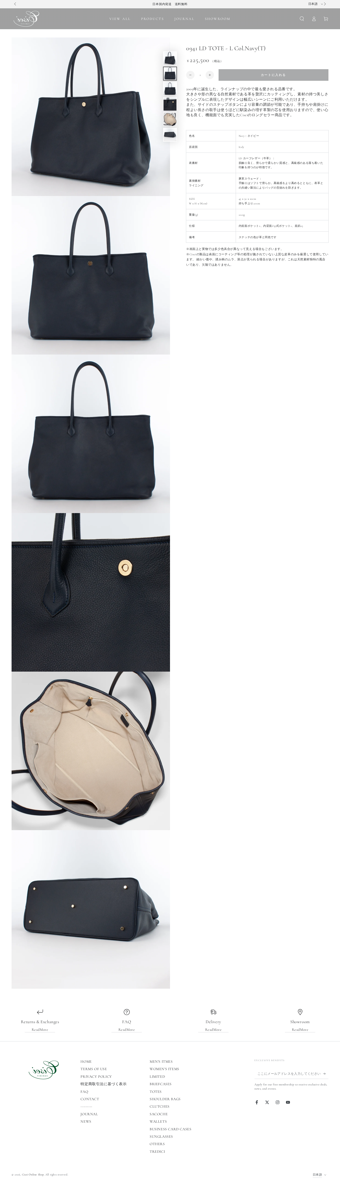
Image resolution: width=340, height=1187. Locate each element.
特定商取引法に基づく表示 (103, 1084)
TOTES (156, 1091)
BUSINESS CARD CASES (170, 1129)
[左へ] (15, 4)
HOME (86, 1061)
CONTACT (89, 1099)
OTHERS (157, 1144)
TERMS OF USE (93, 1069)
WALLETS (158, 1121)
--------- (86, 1106)
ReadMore (40, 1029)
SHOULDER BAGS (165, 1099)
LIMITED (157, 1076)
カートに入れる (273, 75)
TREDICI (157, 1151)
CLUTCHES (160, 1106)
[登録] (325, 1074)
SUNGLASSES (161, 1136)
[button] (302, 19)
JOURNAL (89, 1114)
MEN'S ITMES (161, 1061)
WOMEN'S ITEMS (164, 1069)
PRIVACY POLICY (96, 1076)
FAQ (84, 1091)
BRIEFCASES (161, 1084)
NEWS (85, 1121)
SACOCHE (159, 1114)
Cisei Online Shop (33, 1174)
